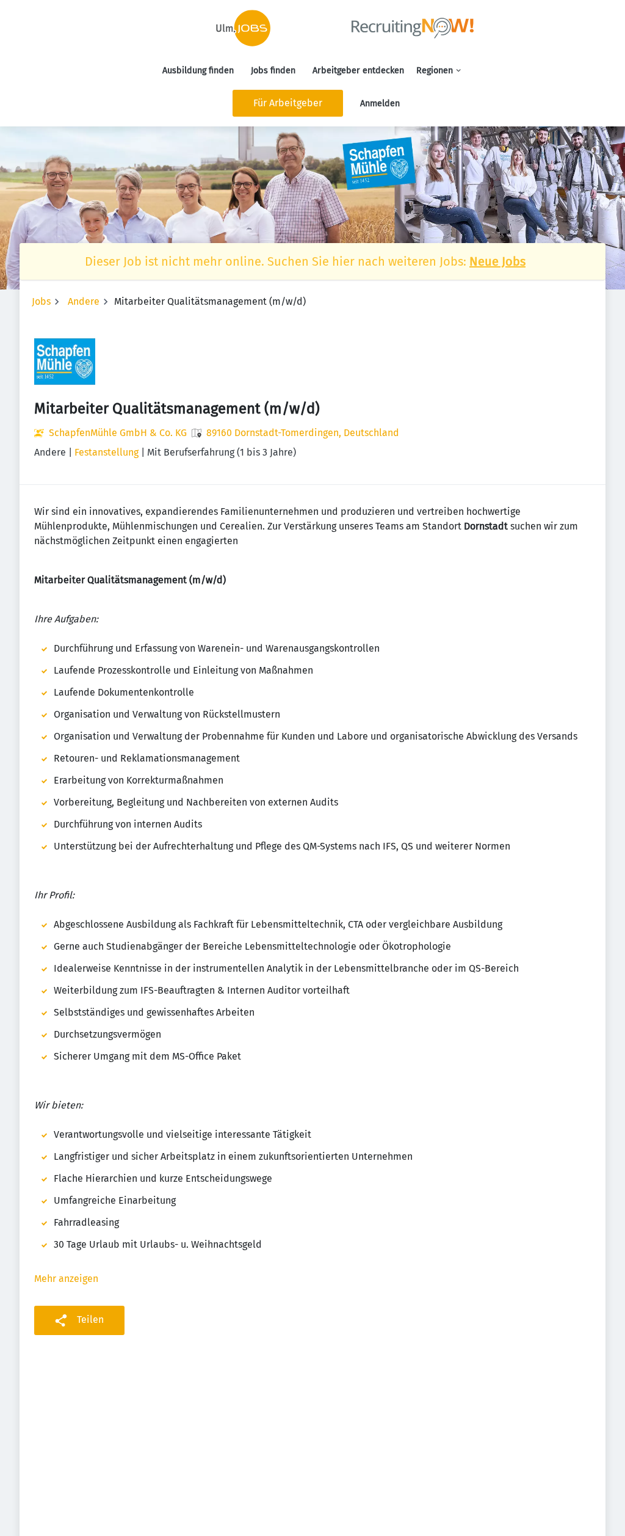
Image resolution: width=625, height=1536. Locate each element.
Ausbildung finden (198, 70)
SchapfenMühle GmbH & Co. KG (118, 433)
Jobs (41, 301)
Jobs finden (273, 70)
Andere (83, 301)
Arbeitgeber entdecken (358, 70)
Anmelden (380, 103)
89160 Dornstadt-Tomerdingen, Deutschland (302, 433)
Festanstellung (106, 452)
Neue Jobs (497, 261)
